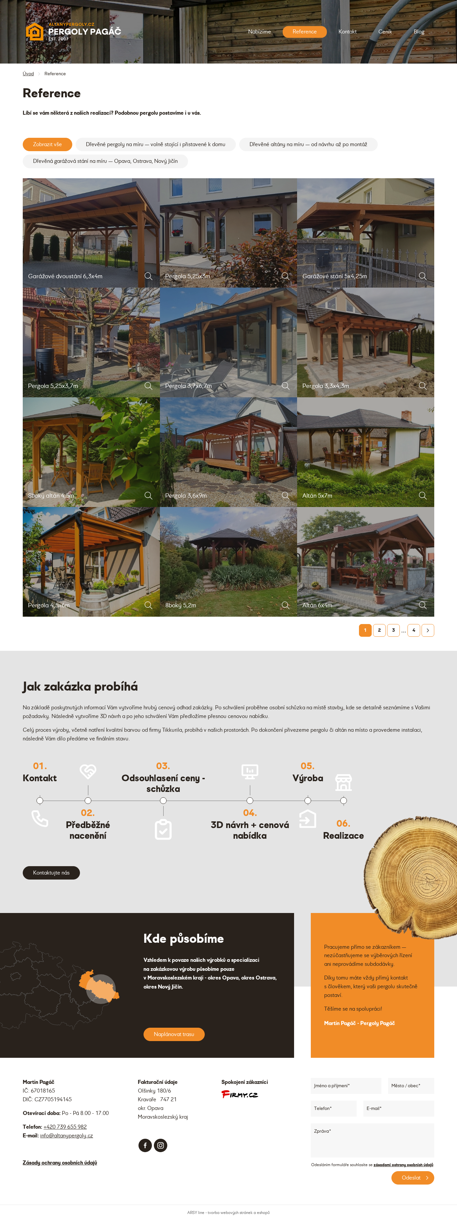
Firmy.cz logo (239, 1094)
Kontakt (348, 31)
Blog (419, 31)
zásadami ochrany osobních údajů (403, 1164)
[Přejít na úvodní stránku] (73, 31)
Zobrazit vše (47, 144)
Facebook (145, 1145)
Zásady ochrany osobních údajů (60, 1162)
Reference (305, 31)
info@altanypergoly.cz (66, 1135)
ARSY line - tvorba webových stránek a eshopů (228, 1212)
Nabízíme (259, 31)
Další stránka (428, 630)
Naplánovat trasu (174, 1034)
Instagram (160, 1145)
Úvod (28, 74)
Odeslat (411, 1178)
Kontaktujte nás (51, 873)
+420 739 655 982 (65, 1127)
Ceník (385, 31)
